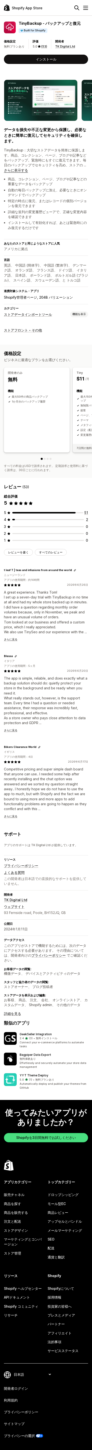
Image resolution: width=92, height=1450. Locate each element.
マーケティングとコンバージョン (23, 1241)
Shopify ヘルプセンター (23, 1288)
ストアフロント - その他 (23, 330)
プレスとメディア (61, 1315)
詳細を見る (12, 1013)
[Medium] (48, 459)
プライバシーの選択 (19, 1436)
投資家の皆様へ (60, 1306)
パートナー (56, 1324)
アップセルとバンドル (65, 1221)
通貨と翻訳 (56, 1257)
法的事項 (54, 1342)
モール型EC (57, 1204)
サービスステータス (63, 1351)
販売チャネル (14, 1195)
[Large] (51, 459)
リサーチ (11, 1315)
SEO (51, 1239)
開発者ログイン (16, 1388)
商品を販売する (16, 1212)
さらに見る (10, 639)
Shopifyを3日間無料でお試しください (46, 1137)
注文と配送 (12, 1221)
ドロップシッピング (63, 1195)
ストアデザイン (16, 1230)
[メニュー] (85, 7)
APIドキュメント (17, 1297)
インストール (46, 59)
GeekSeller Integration (36, 1034)
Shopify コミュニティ (21, 1306)
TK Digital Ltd (65, 46)
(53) (44, 46)
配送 (51, 1248)
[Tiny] (45, 459)
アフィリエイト (60, 1333)
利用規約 (11, 1400)
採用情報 (54, 1297)
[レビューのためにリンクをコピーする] (75, 570)
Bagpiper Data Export (35, 1055)
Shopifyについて (61, 1288)
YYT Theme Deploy (34, 1075)
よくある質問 (14, 872)
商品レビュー (58, 1212)
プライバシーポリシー (21, 866)
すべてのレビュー (51, 552)
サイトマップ (14, 1424)
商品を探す (12, 1204)
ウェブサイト (14, 906)
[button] (46, 1040)
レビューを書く (18, 552)
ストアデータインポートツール (28, 314)
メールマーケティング (65, 1230)
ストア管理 (12, 1253)
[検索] (76, 7)
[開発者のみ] (42, 459)
